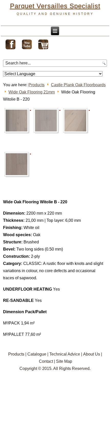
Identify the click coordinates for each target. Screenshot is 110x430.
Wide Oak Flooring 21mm (31, 92)
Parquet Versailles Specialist (55, 6)
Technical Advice (64, 354)
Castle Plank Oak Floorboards (78, 85)
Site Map (64, 361)
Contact (46, 361)
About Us (91, 354)
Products (36, 85)
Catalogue (36, 354)
